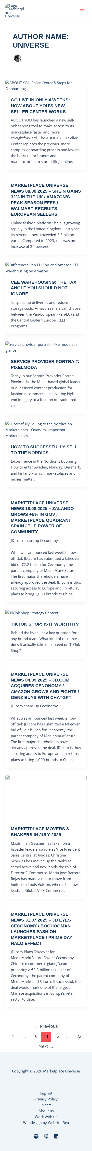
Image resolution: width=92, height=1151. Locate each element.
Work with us (46, 1116)
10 (35, 1036)
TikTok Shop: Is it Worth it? (45, 624)
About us (46, 1110)
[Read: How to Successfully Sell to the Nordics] (45, 429)
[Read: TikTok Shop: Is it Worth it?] (31, 612)
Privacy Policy (46, 1099)
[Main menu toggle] (82, 11)
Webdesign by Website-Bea (46, 1122)
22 (79, 1036)
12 (56, 1036)
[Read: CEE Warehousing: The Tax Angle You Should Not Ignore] (45, 267)
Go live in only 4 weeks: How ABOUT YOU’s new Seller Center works (40, 105)
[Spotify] (36, 1136)
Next (46, 1046)
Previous (46, 1026)
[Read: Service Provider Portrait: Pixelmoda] (45, 346)
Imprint (46, 1093)
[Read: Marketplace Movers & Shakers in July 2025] (45, 797)
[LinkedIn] (56, 1136)
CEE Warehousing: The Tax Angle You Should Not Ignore (43, 288)
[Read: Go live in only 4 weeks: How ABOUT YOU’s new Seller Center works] (45, 85)
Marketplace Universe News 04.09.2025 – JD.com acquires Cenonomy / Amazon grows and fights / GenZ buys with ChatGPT (45, 685)
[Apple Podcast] (46, 1136)
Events (46, 1104)
